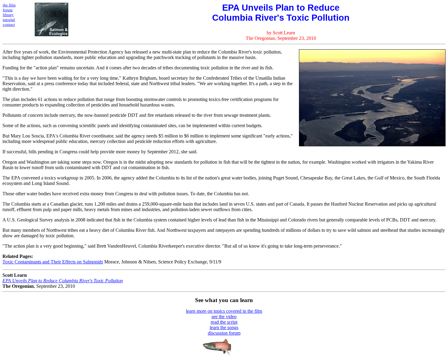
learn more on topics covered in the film (224, 311)
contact (9, 24)
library (8, 14)
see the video (224, 316)
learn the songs (224, 327)
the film (9, 5)
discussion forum (224, 333)
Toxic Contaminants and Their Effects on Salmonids (52, 261)
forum (7, 10)
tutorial (9, 19)
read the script (224, 322)
